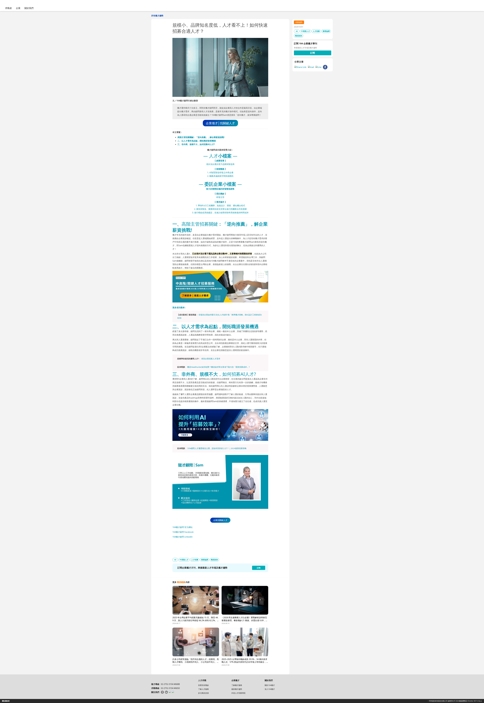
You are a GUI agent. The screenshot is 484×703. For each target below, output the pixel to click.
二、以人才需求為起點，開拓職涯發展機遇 (196, 140)
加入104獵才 (270, 689)
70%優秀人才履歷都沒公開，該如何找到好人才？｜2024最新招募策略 (217, 448)
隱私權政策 (6, 701)
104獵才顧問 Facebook (183, 532)
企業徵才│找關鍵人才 (220, 123)
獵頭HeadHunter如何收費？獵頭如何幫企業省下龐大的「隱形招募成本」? (218, 367)
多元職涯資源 (203, 693)
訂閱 (312, 52)
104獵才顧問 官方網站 (182, 527)
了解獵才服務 (236, 685)
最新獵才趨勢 (236, 689)
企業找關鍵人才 (220, 520)
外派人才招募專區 (238, 693)
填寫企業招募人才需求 (210, 358)
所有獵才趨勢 (157, 15)
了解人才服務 (203, 689)
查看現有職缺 (203, 685)
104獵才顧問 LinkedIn (182, 536)
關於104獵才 (270, 685)
